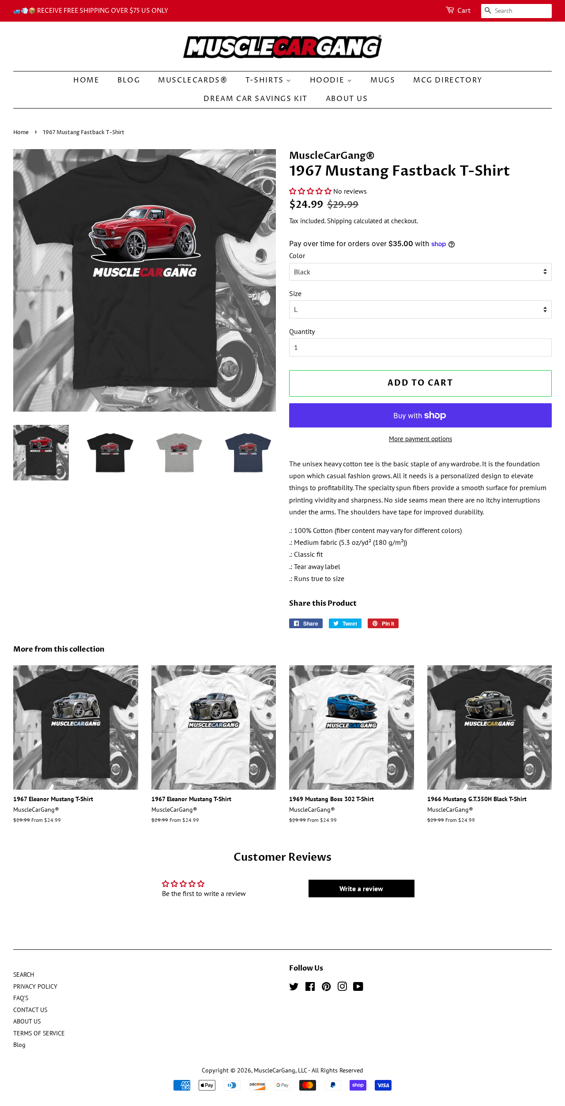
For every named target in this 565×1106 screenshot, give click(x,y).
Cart (464, 11)
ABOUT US (347, 99)
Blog (128, 80)
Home (21, 132)
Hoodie (328, 80)
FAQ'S (20, 998)
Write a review (361, 888)
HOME (86, 80)
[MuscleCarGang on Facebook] (310, 988)
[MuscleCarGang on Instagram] (342, 988)
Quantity (302, 331)
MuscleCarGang (274, 1070)
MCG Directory (448, 80)
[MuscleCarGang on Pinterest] (326, 988)
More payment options (420, 439)
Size (295, 293)
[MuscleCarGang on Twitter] (294, 988)
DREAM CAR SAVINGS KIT (255, 99)
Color (297, 255)
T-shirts (265, 80)
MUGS (382, 80)
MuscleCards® (192, 80)
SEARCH (23, 975)
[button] (310, 191)
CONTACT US (30, 1010)
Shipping (339, 221)
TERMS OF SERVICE (39, 1033)
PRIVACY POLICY (35, 986)
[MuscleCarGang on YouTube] (358, 988)
